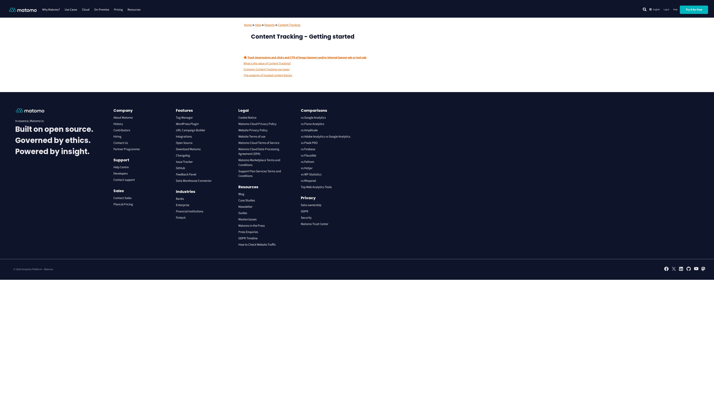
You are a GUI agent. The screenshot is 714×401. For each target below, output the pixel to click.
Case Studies (246, 200)
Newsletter (245, 207)
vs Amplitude (309, 130)
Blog (241, 194)
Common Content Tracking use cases (267, 69)
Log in (666, 9)
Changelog (183, 155)
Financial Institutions (190, 211)
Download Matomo (188, 149)
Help (675, 9)
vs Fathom (307, 162)
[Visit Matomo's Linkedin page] (681, 270)
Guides (242, 213)
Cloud (85, 10)
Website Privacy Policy (253, 130)
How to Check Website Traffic (257, 244)
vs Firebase (308, 149)
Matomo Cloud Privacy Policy (257, 124)
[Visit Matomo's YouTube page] (696, 270)
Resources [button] (134, 10)
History (118, 124)
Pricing (118, 10)
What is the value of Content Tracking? (267, 63)
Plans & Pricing (123, 204)
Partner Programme (126, 149)
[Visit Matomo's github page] (688, 270)
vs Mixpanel (308, 181)
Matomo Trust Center (314, 224)
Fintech (181, 218)
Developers (120, 173)
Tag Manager (184, 117)
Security (306, 218)
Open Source (184, 143)
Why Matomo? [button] (51, 10)
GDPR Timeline (248, 238)
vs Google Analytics (313, 117)
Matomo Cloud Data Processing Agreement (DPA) (258, 151)
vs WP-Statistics (311, 174)
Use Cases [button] (71, 10)
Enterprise (183, 205)
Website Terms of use (251, 136)
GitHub (180, 168)
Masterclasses (247, 219)
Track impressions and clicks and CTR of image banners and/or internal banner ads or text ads (306, 58)
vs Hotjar (307, 168)
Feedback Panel (186, 174)
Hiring (117, 136)
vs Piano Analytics (312, 124)
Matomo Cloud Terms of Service (258, 143)
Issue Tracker (184, 162)
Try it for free (694, 10)
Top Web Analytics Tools (316, 187)
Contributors (121, 130)
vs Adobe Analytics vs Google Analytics (325, 136)
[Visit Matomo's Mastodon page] (703, 270)
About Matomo (123, 117)
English (656, 9)
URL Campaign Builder (190, 130)
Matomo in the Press (251, 226)
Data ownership (311, 205)
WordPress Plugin (187, 124)
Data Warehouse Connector (194, 181)
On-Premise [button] (101, 10)
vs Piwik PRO (309, 143)
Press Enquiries (248, 232)
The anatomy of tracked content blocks (268, 75)
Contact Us (120, 143)
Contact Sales (122, 198)
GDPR (304, 211)
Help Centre (121, 167)
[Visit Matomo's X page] (674, 270)
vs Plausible (308, 155)
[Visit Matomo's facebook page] (666, 270)
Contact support (124, 180)
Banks (180, 199)
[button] (644, 9)
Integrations (184, 136)
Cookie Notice (247, 117)
